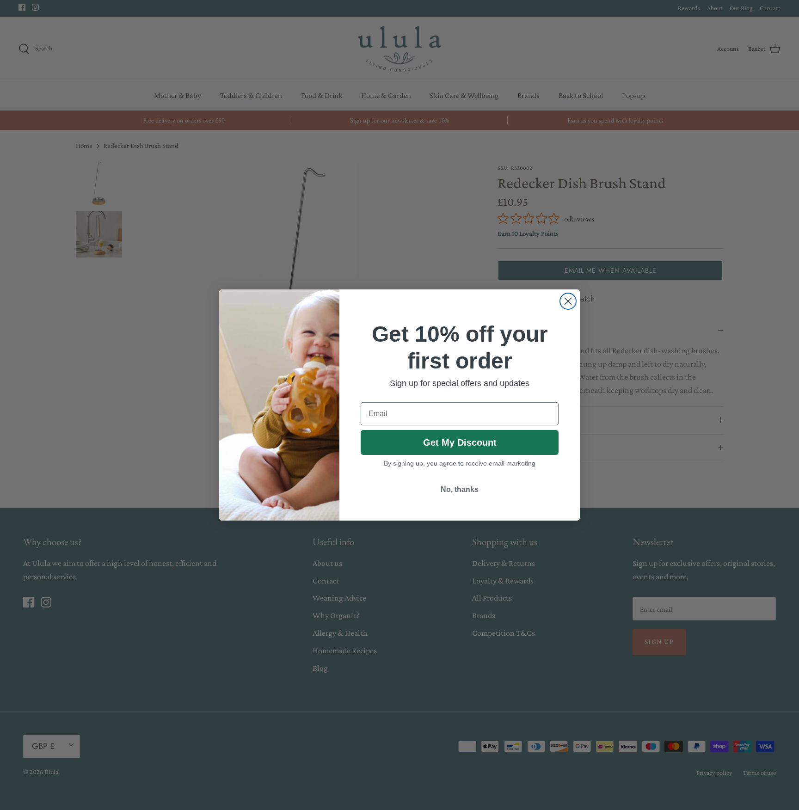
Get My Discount (460, 442)
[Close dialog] (568, 301)
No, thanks (460, 489)
